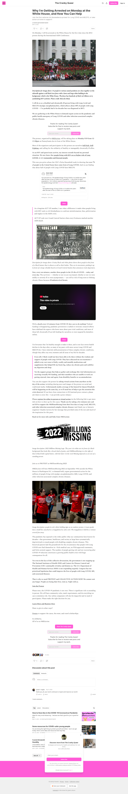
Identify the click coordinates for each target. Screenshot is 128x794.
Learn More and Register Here (43, 604)
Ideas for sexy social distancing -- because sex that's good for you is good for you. (55, 716)
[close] (80, 735)
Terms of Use (72, 763)
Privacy (62, 781)
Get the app (72, 786)
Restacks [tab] (43, 673)
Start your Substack (59, 786)
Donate (35, 613)
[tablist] (39, 673)
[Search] (102, 3)
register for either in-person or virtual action (54, 399)
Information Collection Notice (63, 765)
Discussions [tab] (45, 708)
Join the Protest (38, 586)
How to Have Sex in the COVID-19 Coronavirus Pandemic (55, 713)
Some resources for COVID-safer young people (51, 726)
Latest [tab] (39, 708)
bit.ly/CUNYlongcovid (64, 183)
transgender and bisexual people (56, 158)
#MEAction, (56, 138)
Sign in (122, 3)
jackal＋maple (40, 689)
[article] (64, 717)
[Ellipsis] (94, 689)
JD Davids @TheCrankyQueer (40, 22)
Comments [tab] (36, 673)
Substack (55, 790)
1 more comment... (37, 699)
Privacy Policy (77, 765)
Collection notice (74, 781)
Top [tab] (34, 708)
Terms (67, 781)
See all (36, 755)
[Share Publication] (106, 3)
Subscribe (113, 3)
